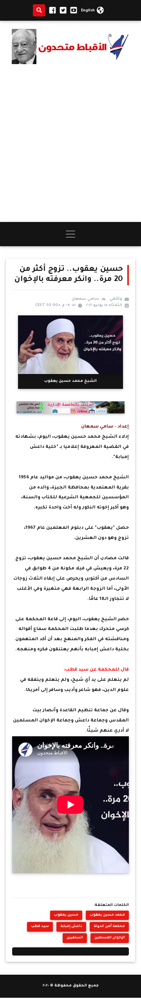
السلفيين (75, 938)
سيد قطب (40, 926)
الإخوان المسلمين (109, 938)
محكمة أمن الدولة (109, 926)
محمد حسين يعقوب (107, 915)
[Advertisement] (70, 143)
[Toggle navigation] (70, 234)
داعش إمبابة (71, 926)
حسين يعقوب (66, 915)
